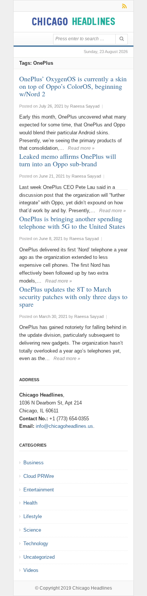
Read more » (81, 148)
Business (33, 462)
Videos (30, 570)
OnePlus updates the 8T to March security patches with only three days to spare (73, 296)
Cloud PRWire (38, 476)
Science (32, 530)
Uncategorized (39, 557)
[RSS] (123, 6)
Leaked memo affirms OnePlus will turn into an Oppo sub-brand (67, 160)
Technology (35, 543)
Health (30, 503)
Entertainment (38, 490)
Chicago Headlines (92, 588)
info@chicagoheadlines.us (64, 426)
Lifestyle (32, 516)
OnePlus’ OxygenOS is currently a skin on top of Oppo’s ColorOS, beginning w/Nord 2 (73, 86)
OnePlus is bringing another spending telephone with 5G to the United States (72, 222)
